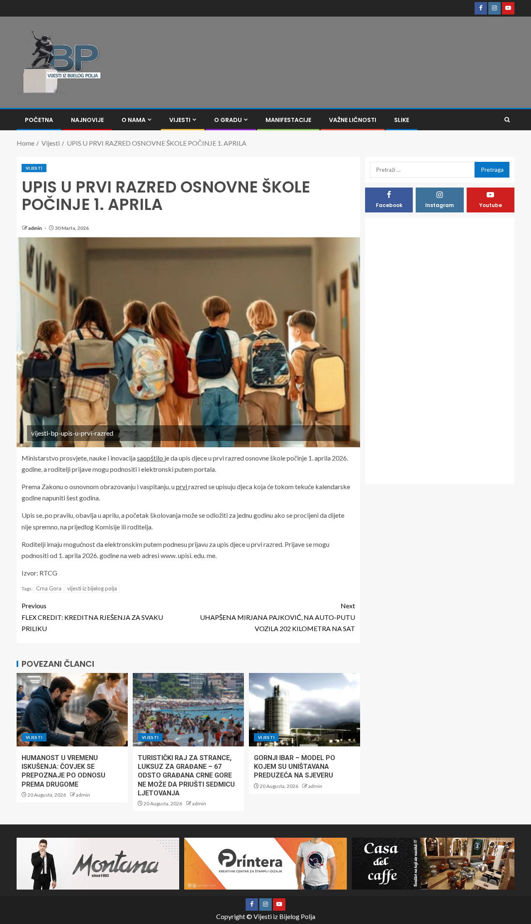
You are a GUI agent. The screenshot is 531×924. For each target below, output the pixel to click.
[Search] (507, 120)
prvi (182, 486)
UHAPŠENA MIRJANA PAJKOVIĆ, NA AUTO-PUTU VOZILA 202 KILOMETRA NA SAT (277, 617)
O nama (134, 120)
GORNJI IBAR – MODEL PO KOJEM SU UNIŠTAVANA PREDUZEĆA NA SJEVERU (294, 767)
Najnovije (87, 120)
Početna (39, 120)
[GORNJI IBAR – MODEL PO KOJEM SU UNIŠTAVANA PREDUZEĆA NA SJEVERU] (304, 709)
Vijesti (179, 120)
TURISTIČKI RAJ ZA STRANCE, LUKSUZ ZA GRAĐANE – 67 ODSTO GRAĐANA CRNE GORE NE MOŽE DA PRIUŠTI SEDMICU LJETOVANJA (186, 775)
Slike (401, 120)
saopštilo (150, 458)
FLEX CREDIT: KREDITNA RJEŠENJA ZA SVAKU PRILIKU (92, 617)
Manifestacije (288, 120)
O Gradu (228, 120)
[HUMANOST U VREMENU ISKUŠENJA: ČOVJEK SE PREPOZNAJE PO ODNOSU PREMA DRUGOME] (72, 709)
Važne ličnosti (352, 120)
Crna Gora (48, 588)
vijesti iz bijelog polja (92, 588)
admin (35, 228)
